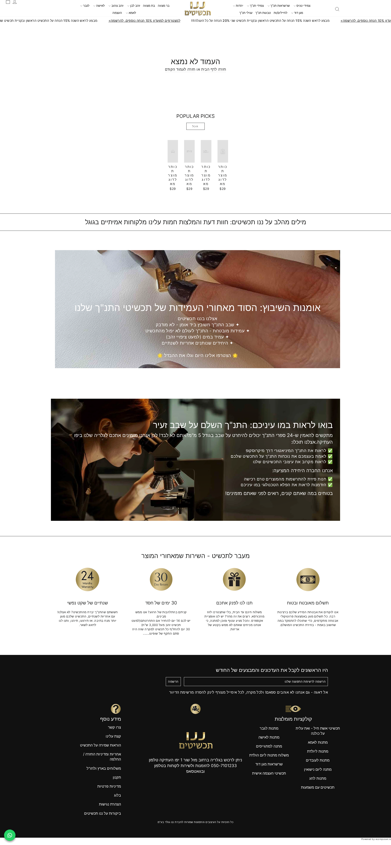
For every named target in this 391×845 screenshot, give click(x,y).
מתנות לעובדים (317, 760)
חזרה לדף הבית (213, 69)
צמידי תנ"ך (256, 6)
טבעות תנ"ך (263, 13)
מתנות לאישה (268, 737)
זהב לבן (134, 6)
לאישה (100, 6)
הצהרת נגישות (110, 804)
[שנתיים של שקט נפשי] (87, 579)
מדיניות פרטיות (109, 786)
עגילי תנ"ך (246, 13)
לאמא (132, 13)
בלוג (117, 795)
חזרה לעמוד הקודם (180, 69)
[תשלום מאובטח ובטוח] (308, 579)
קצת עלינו (113, 736)
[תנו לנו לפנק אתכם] (234, 579)
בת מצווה (149, 6)
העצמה (117, 13)
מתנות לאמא (318, 742)
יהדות (239, 6)
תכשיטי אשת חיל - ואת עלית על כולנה (318, 731)
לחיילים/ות (280, 13)
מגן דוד (298, 13)
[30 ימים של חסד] (161, 579)
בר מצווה (163, 6)
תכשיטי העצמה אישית (269, 773)
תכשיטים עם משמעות (317, 787)
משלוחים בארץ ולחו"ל (104, 768)
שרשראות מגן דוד (269, 764)
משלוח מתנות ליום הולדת (269, 755)
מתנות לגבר (269, 728)
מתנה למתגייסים (269, 746)
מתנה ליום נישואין (318, 769)
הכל (195, 126)
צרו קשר (114, 727)
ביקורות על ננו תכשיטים (102, 813)
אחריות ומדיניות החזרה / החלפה (102, 756)
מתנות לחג (317, 778)
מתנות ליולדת (317, 751)
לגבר (85, 6)
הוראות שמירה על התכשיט (100, 745)
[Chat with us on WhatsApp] (9, 835)
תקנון (117, 777)
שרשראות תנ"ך (280, 6)
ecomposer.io (383, 839)
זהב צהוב (117, 6)
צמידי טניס (303, 6)
